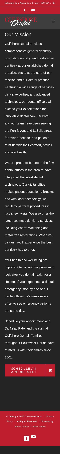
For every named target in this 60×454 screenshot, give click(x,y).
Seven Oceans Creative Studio (30, 426)
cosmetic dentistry (17, 58)
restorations (28, 235)
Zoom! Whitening (30, 228)
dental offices (14, 296)
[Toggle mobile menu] (53, 21)
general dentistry (39, 51)
